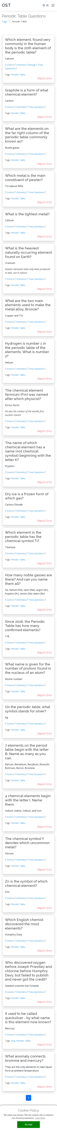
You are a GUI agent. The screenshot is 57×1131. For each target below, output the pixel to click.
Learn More (40, 1118)
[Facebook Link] (43, 5)
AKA (13, 1040)
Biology (32, 64)
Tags (4, 21)
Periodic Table (18, 74)
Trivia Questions (36, 107)
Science (10, 64)
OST (6, 5)
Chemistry (21, 64)
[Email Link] (47, 5)
